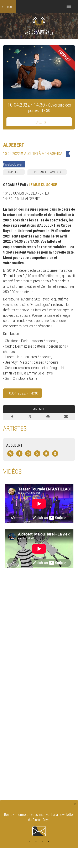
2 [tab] (36, 842)
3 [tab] (42, 842)
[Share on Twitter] (30, 417)
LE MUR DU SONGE (43, 184)
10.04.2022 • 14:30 (22, 393)
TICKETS (39, 122)
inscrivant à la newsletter (56, 814)
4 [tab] (48, 842)
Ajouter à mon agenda (42, 153)
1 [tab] (30, 842)
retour (8, 7)
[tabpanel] (39, 825)
